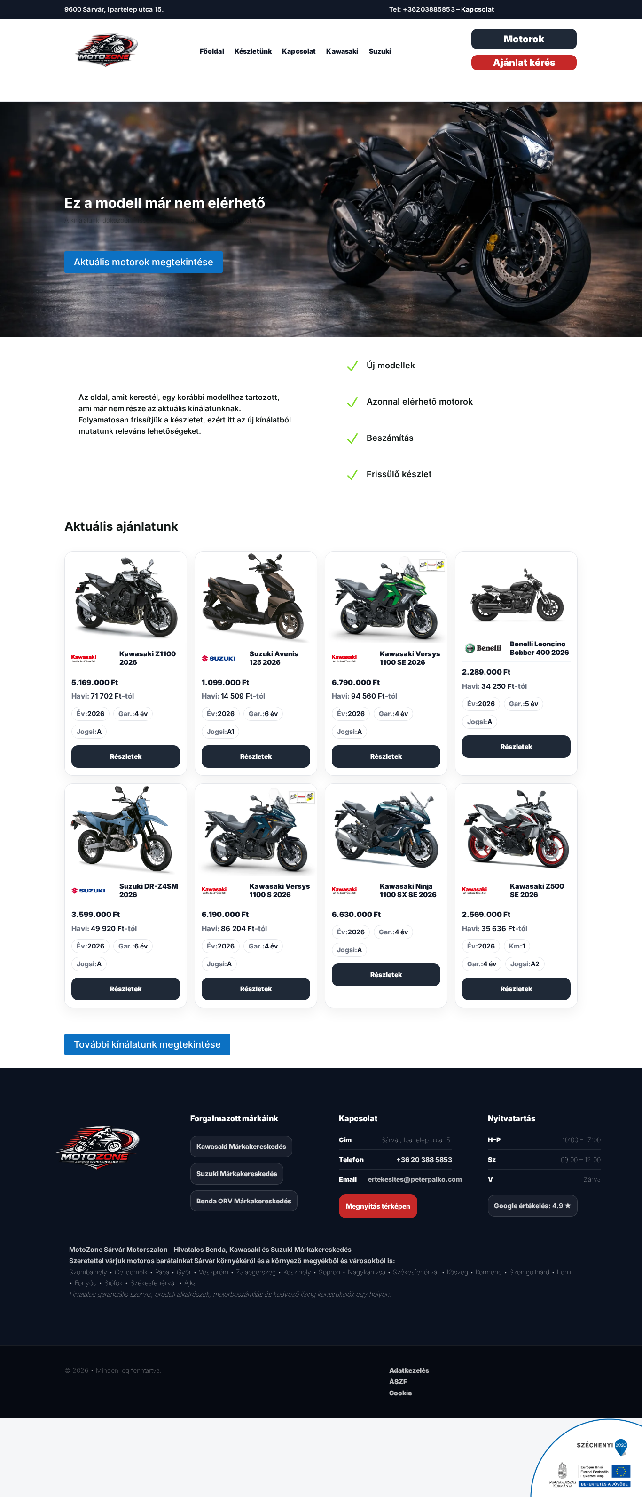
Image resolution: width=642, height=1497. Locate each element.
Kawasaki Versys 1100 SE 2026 (410, 658)
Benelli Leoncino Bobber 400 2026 (539, 648)
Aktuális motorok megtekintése (143, 262)
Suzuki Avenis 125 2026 (274, 658)
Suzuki (380, 51)
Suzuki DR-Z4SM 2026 (148, 890)
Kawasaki (342, 51)
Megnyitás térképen (378, 1206)
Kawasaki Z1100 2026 (147, 658)
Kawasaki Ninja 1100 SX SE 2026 (408, 890)
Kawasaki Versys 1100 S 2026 (280, 890)
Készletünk (253, 51)
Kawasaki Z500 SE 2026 (537, 890)
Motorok (524, 39)
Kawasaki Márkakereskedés (241, 1146)
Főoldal (212, 51)
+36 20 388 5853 (424, 1159)
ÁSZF (398, 1382)
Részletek (125, 756)
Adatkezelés (409, 1370)
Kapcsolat (477, 9)
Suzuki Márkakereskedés (236, 1174)
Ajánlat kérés (524, 62)
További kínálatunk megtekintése (147, 1044)
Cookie (400, 1393)
